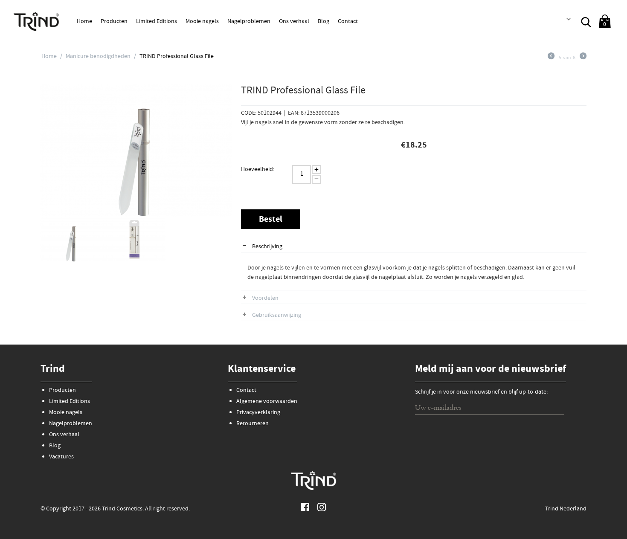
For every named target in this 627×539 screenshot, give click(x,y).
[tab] (413, 247)
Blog (323, 21)
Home (84, 21)
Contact (348, 21)
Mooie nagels (202, 21)
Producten (114, 21)
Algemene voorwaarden (266, 401)
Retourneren (252, 424)
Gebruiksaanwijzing (276, 315)
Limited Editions (156, 21)
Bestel (270, 219)
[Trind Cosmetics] (36, 21)
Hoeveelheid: (257, 169)
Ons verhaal (294, 21)
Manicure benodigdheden (98, 56)
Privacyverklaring (258, 412)
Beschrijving (267, 247)
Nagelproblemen (248, 21)
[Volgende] (583, 58)
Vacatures (61, 457)
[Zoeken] (586, 21)
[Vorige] (551, 58)
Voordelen (265, 298)
